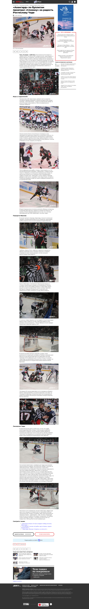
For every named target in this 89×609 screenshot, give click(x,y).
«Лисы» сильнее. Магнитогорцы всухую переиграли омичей (25, 558)
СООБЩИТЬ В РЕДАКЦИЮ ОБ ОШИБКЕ (29, 586)
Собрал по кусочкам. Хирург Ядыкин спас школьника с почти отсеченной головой (68, 77)
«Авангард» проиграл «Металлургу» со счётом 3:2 (24, 562)
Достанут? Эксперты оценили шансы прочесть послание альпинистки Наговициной (68, 64)
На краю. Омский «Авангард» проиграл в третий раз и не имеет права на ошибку (46, 554)
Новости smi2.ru (17, 581)
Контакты (60, 585)
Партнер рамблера (33, 604)
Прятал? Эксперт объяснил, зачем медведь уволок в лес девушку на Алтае (68, 82)
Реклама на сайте (26, 585)
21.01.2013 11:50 (15, 5)
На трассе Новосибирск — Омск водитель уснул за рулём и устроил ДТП (65, 46)
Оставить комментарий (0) (44, 534)
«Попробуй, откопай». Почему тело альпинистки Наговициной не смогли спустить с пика (68, 73)
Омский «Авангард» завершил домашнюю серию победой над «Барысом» (25, 554)
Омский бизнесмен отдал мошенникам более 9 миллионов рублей (66, 41)
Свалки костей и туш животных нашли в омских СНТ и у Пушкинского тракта (65, 56)
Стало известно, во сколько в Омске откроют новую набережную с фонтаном (65, 51)
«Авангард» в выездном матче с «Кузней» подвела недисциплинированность (45, 558)
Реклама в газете (34, 585)
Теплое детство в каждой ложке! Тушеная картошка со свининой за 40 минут (66, 36)
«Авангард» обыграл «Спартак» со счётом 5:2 (34, 529)
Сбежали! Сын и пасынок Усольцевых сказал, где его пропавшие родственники (68, 86)
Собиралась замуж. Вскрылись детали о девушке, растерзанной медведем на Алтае (67, 69)
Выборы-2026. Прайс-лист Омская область (48, 585)
